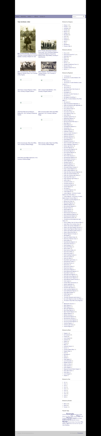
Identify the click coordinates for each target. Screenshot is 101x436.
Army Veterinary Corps (68, 113)
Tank (73, 423)
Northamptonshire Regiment (70, 216)
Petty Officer (66, 372)
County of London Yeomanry (70, 133)
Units (65, 36)
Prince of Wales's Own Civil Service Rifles (73, 222)
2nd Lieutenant (67, 335)
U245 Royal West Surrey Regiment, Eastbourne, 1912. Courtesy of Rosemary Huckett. (27, 113)
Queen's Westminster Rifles (70, 232)
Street (71, 423)
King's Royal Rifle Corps (69, 177)
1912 (65, 384)
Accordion (64, 414)
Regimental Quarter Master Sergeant (71, 369)
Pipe (82, 422)
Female (65, 407)
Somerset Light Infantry (69, 287)
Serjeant (65, 375)
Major (65, 344)
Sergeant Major (67, 351)
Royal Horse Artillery (68, 251)
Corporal (65, 336)
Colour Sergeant (67, 367)
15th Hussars (67, 85)
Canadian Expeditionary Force (70, 64)
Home (17, 16)
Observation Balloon (71, 422)
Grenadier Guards (67, 162)
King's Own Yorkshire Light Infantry (71, 175)
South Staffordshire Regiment (70, 290)
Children (65, 33)
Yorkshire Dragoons (68, 323)
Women (65, 31)
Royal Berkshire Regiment (69, 242)
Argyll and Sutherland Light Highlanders (72, 105)
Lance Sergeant (67, 374)
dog (64, 41)
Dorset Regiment (67, 139)
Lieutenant (66, 339)
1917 (65, 392)
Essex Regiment (67, 154)
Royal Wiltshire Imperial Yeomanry (71, 279)
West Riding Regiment (68, 310)
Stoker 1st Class (67, 364)
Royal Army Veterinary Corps (70, 238)
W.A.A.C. (66, 62)
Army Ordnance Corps (68, 108)
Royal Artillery (67, 240)
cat (64, 43)
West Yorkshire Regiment (69, 311)
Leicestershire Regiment (69, 185)
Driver (65, 352)
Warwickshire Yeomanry (69, 303)
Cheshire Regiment (68, 129)
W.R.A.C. (66, 69)
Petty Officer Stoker (68, 370)
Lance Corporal (67, 338)
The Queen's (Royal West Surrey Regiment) (73, 300)
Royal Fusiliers (67, 248)
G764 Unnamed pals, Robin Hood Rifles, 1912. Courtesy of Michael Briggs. (27, 143)
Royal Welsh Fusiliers (68, 273)
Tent (77, 423)
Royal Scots (66, 264)
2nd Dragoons (67, 92)
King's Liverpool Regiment (69, 168)
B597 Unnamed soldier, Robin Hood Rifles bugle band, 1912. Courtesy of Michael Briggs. (48, 113)
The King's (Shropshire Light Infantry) (72, 297)
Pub (65, 423)
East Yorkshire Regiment (69, 152)
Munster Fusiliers (67, 207)
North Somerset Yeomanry (69, 212)
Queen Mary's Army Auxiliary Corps (71, 224)
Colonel (65, 357)
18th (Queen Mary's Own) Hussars (71, 89)
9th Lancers (66, 102)
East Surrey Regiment (68, 151)
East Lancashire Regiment (69, 149)
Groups (65, 25)
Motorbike (66, 44)
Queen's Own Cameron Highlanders (71, 225)
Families (65, 30)
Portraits (65, 26)
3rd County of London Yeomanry (71, 94)
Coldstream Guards (68, 131)
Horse (69, 417)
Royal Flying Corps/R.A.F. (69, 54)
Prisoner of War (67, 46)
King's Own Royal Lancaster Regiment (72, 172)
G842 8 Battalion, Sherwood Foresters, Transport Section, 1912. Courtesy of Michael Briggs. (47, 73)
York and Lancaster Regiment (70, 320)
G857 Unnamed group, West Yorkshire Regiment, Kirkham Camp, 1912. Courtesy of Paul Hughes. (27, 73)
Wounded (66, 34)
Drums (81, 416)
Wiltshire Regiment (68, 313)
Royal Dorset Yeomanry (69, 243)
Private (65, 343)
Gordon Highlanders (68, 160)
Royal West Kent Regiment (69, 274)
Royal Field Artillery (68, 247)
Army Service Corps (68, 111)
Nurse (65, 57)
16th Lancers (66, 87)
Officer (65, 356)
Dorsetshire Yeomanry (68, 141)
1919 (65, 395)
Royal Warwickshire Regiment (70, 271)
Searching (23, 16)
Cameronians (66, 128)
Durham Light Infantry (68, 146)
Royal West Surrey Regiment (70, 276)
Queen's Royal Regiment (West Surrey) (72, 229)
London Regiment (67, 191)
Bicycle (81, 414)
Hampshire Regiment (68, 164)
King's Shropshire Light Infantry (70, 178)
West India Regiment (68, 308)
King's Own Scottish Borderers (70, 173)
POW (63, 423)
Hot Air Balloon (79, 418)
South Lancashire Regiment (70, 289)
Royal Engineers (67, 245)
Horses (65, 38)
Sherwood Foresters (68, 286)
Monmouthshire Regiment (69, 206)
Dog (78, 415)
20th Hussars (67, 90)
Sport (68, 423)
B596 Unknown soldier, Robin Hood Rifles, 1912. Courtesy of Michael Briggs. (48, 143)
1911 (65, 382)
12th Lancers (66, 81)
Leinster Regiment (68, 186)
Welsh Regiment (67, 307)
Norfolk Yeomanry (67, 211)
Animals (70, 413)
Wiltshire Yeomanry (68, 315)
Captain (65, 341)
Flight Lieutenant (67, 365)
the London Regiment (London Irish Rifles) (73, 299)
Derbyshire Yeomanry (68, 136)
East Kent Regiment (68, 147)
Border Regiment (67, 124)
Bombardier (66, 354)
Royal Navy (66, 56)
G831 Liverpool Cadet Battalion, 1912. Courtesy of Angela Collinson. (47, 90)
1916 (65, 390)
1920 (65, 397)
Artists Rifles (66, 115)
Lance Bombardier (68, 361)
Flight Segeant (67, 359)
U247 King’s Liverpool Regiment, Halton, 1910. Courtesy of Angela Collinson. (27, 90)
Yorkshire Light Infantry (69, 324)
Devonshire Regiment (68, 138)
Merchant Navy (67, 66)
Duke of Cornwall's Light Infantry (71, 142)
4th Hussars (66, 95)
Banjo (75, 414)
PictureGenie (80, 433)
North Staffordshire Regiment (70, 214)
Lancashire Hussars (68, 183)
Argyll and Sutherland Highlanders (71, 103)
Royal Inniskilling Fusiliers (69, 255)
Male (65, 403)
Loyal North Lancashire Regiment (71, 199)
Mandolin (73, 420)
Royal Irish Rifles (67, 258)
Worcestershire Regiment (69, 316)
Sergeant (66, 333)
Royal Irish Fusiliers (68, 256)
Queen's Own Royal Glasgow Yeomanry (72, 227)
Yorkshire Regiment (68, 326)
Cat (72, 416)
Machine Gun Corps (68, 201)
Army (65, 53)
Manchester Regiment (68, 203)
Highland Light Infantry (68, 165)
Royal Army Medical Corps (69, 237)
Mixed (65, 61)
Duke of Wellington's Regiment (70, 144)
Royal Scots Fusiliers (68, 266)
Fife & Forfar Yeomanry (69, 155)
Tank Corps (66, 295)
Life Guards (66, 188)
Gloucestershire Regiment (69, 157)
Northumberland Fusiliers (69, 217)
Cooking (74, 416)
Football (64, 418)
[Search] (83, 16)
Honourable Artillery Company (70, 167)
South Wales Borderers (69, 292)
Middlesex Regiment (68, 204)
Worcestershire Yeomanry (69, 318)
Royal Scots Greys (68, 268)
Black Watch (66, 123)
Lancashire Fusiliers (68, 181)
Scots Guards (67, 281)
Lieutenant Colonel (68, 346)
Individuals (66, 28)
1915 (65, 388)
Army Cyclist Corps (68, 107)
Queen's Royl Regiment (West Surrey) (72, 230)
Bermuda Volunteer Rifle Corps (70, 121)
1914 (65, 387)
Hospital (74, 418)
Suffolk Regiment (67, 294)
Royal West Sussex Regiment (70, 277)
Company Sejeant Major (69, 349)
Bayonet (78, 414)
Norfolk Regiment (67, 209)
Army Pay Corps (67, 110)
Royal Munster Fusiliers (69, 261)
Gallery (29, 16)
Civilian (65, 59)
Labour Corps (67, 180)
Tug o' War (81, 423)
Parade (76, 422)
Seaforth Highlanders (68, 284)
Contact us (42, 16)
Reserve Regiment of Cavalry (70, 233)
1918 (65, 393)
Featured (66, 39)
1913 (65, 385)
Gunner (65, 348)
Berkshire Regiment (68, 120)
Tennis (75, 423)
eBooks (36, 16)
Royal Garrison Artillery (69, 250)
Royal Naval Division (68, 263)
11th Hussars (67, 76)
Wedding (67, 425)
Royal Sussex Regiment (69, 269)
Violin (63, 425)
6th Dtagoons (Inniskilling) (69, 97)
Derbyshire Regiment (68, 134)
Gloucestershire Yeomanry (69, 159)
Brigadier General (67, 362)
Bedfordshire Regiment (69, 118)
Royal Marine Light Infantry (69, 260)
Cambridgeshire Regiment (69, 126)
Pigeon (79, 422)
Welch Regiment (67, 305)
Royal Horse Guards (68, 253)
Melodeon (77, 420)
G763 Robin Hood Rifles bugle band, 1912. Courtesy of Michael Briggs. (28, 158)
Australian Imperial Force (69, 67)
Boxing (63, 416)
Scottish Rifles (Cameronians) (70, 282)
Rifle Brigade (66, 235)
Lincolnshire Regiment (68, 190)
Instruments (66, 419)
